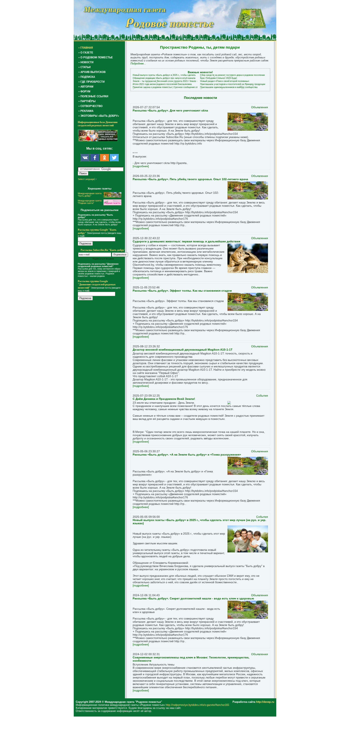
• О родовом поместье (96, 57)
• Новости (86, 62)
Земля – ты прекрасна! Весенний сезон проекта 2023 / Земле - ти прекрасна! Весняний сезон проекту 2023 (165, 82)
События (262, 395)
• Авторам (86, 86)
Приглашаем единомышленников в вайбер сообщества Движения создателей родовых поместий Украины (228, 88)
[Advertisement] (102, 385)
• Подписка (87, 76)
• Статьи (85, 67)
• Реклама (86, 110)
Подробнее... (138, 63)
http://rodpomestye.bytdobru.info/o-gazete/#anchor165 (197, 704)
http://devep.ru (265, 701)
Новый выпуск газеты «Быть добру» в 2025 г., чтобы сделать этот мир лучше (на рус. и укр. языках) (164, 76)
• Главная (86, 47)
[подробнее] (141, 166)
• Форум (84, 91)
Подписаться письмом (103, 259)
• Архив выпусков (92, 72)
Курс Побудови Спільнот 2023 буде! (218, 78)
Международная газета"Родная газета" (89, 201)
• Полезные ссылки (93, 96)
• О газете (86, 52)
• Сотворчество (90, 106)
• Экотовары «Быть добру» (99, 115)
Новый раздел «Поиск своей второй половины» (224, 81)
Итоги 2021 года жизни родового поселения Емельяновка (162, 84)
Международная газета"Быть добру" (89, 194)
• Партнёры (87, 101)
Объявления (259, 107)
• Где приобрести (92, 81)
